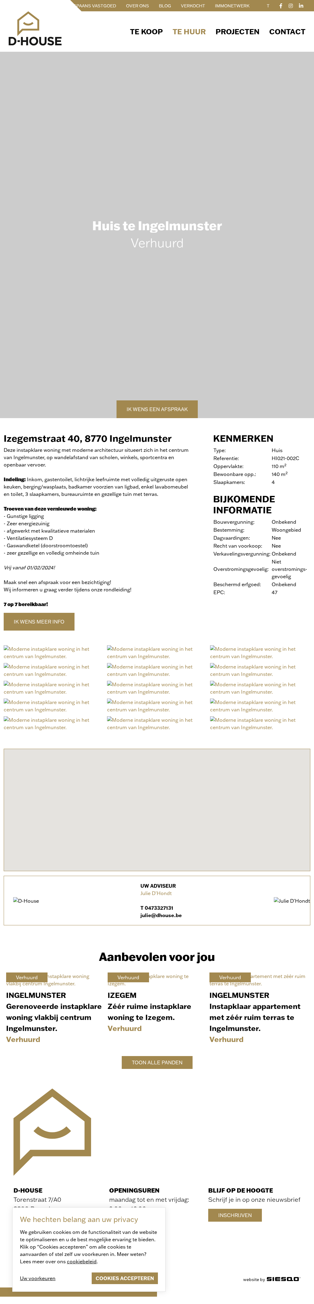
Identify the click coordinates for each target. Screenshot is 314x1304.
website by (255, 1279)
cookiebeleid (82, 1261)
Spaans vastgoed (94, 6)
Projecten (237, 31)
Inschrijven (235, 1215)
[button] (157, 806)
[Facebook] (281, 6)
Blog (165, 6)
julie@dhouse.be (161, 915)
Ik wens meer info (39, 621)
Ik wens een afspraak (157, 409)
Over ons (137, 6)
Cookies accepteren (125, 1278)
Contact (287, 31)
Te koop (146, 31)
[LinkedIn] (301, 6)
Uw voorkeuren (38, 1278)
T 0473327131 (156, 908)
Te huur (189, 31)
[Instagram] (290, 6)
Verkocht (193, 6)
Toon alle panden (157, 1062)
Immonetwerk (232, 6)
